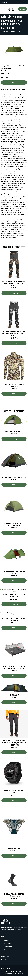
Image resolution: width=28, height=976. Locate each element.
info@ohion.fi (4, 2)
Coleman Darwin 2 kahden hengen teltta (14, 477)
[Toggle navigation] (3, 9)
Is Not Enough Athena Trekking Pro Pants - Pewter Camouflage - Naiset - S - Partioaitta (14, 333)
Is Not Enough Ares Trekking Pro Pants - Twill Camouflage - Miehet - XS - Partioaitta (14, 284)
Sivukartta (20, 973)
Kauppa (22, 9)
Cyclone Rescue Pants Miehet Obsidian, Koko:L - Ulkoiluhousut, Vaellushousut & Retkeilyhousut (14, 743)
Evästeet (20, 971)
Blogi (5, 949)
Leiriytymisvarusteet (9, 31)
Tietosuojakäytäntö (10, 973)
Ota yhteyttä (13, 971)
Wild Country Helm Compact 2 (14, 431)
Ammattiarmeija (8, 943)
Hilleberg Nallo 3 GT (14, 695)
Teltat (18, 31)
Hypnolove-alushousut (14, 848)
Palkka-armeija (8, 946)
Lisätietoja (14, 82)
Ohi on (6, 940)
